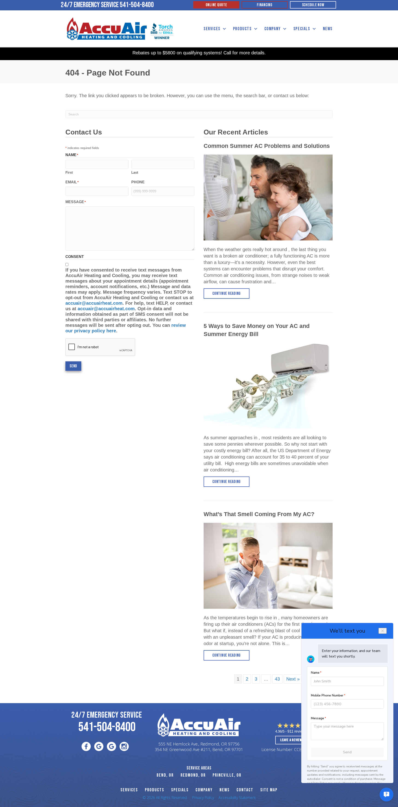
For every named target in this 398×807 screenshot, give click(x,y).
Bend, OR (165, 775)
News (328, 29)
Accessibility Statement (237, 797)
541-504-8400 (137, 4)
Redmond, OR (193, 775)
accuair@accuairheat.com (94, 303)
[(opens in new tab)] (162, 30)
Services (212, 29)
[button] (224, 28)
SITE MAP (269, 790)
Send (73, 366)
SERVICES (129, 790)
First (69, 172)
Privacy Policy (203, 797)
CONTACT (245, 790)
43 (277, 678)
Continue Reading (230, 293)
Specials (301, 29)
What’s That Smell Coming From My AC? (259, 514)
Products (242, 29)
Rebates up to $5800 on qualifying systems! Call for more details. (199, 52)
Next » (293, 678)
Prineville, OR (227, 775)
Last (134, 172)
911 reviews (297, 731)
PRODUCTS (154, 790)
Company (272, 29)
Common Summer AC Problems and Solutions (267, 146)
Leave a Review (291, 740)
